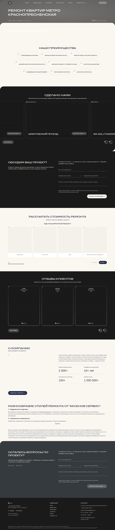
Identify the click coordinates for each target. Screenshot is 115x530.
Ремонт (27, 2)
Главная (9, 20)
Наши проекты (60, 2)
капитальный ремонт (45, 412)
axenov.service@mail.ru (88, 510)
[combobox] (70, 175)
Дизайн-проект (37, 2)
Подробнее (57, 423)
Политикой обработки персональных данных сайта (68, 481)
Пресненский (19, 20)
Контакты (103, 2)
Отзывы (70, 2)
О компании (49, 2)
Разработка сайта (85, 519)
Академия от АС (81, 2)
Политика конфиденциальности (88, 517)
